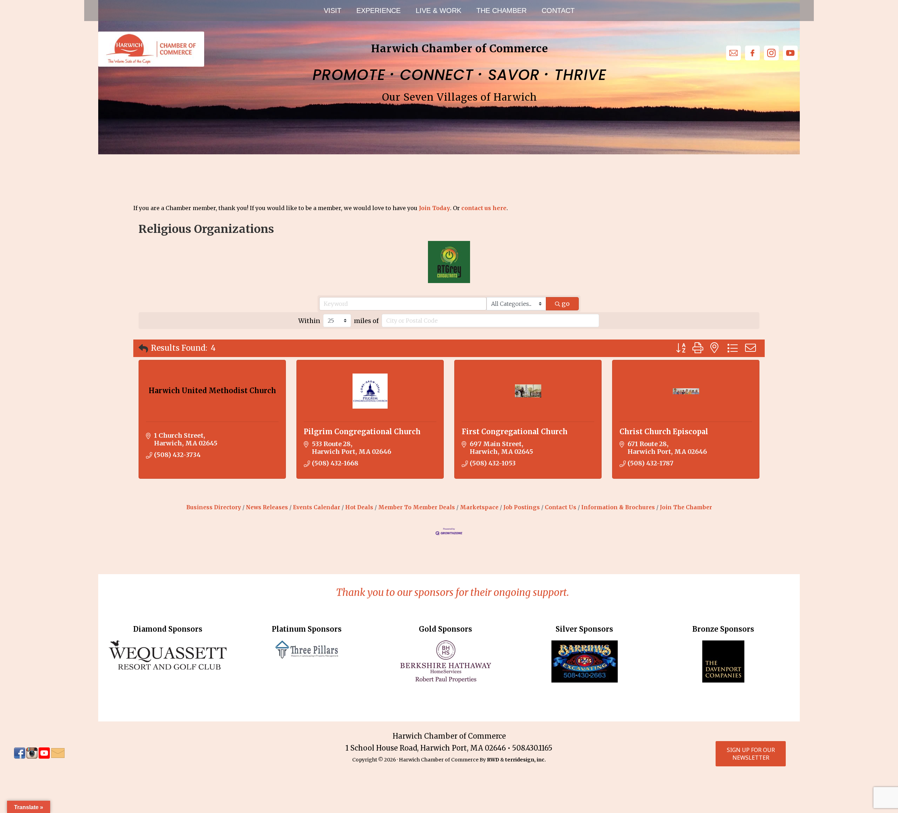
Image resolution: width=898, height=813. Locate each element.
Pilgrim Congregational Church (362, 431)
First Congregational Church (515, 431)
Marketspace (479, 507)
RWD (493, 760)
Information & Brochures (618, 507)
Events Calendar (316, 507)
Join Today (434, 207)
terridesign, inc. (525, 760)
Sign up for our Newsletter (751, 753)
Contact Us (560, 507)
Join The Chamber (686, 507)
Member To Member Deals (416, 507)
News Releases (267, 507)
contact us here (484, 207)
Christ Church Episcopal (663, 431)
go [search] (566, 304)
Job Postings (521, 507)
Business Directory (213, 507)
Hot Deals (359, 507)
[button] (143, 348)
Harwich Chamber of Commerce (150, 49)
